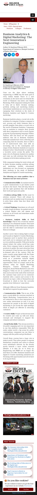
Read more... (28, 486)
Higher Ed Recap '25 (19, 493)
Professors (27, 28)
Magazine (13, 24)
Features (10, 28)
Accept (10, 489)
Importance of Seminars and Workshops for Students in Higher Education (19, 457)
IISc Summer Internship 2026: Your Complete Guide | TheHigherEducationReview (17, 449)
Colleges (18, 28)
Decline (26, 489)
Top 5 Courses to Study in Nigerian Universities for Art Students (17, 473)
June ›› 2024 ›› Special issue (13, 26)
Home (6, 24)
